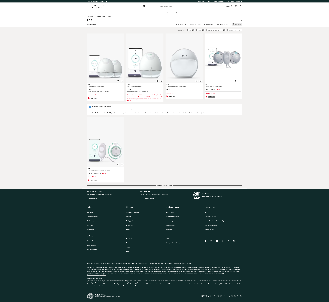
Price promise (91, 229)
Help (209, 1)
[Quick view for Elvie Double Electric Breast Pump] (122, 81)
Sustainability (168, 263)
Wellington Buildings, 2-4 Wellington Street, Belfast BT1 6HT (103, 273)
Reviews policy (186, 263)
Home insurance (170, 225)
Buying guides (130, 221)
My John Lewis (230, 1)
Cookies (160, 263)
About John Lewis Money (173, 242)
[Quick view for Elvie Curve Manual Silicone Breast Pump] (200, 81)
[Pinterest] (222, 241)
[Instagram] (228, 241)
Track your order (91, 245)
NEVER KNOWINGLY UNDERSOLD (97, 1)
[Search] (144, 6)
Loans (167, 238)
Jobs (206, 212)
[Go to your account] (231, 6)
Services (128, 216)
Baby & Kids (153, 12)
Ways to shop (200, 1)
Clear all (182, 30)
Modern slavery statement (139, 263)
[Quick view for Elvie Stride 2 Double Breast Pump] (240, 81)
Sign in (228, 6)
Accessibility (177, 263)
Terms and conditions (93, 263)
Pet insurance (169, 229)
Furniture (126, 12)
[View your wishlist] (235, 6)
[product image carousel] (105, 58)
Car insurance (169, 234)
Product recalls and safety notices (121, 263)
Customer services (92, 216)
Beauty (166, 12)
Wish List (129, 234)
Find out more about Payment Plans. (96, 275)
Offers (128, 247)
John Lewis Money (218, 1)
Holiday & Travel (197, 12)
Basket (128, 229)
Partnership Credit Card (172, 216)
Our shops (90, 225)
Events (128, 251)
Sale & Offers (238, 12)
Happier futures (209, 229)
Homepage (90, 16)
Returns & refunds (92, 249)
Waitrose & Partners (211, 216)
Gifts (211, 12)
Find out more (207, 113)
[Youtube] (217, 241)
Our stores (239, 1)
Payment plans (170, 212)
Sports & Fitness (180, 12)
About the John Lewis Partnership (214, 221)
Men (98, 12)
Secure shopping (105, 263)
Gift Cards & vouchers (132, 212)
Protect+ (207, 234)
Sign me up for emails (148, 198)
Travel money (169, 221)
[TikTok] (234, 241)
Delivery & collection (93, 241)
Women (89, 12)
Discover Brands (224, 12)
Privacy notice (153, 263)
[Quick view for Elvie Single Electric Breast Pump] (161, 81)
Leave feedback (93, 198)
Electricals (139, 12)
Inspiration (129, 242)
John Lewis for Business (211, 225)
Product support (91, 221)
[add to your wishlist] (118, 81)
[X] (211, 241)
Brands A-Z (129, 238)
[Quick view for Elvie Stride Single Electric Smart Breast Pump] (122, 164)
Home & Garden (111, 12)
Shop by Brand (101, 16)
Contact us (90, 212)
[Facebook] (206, 241)
